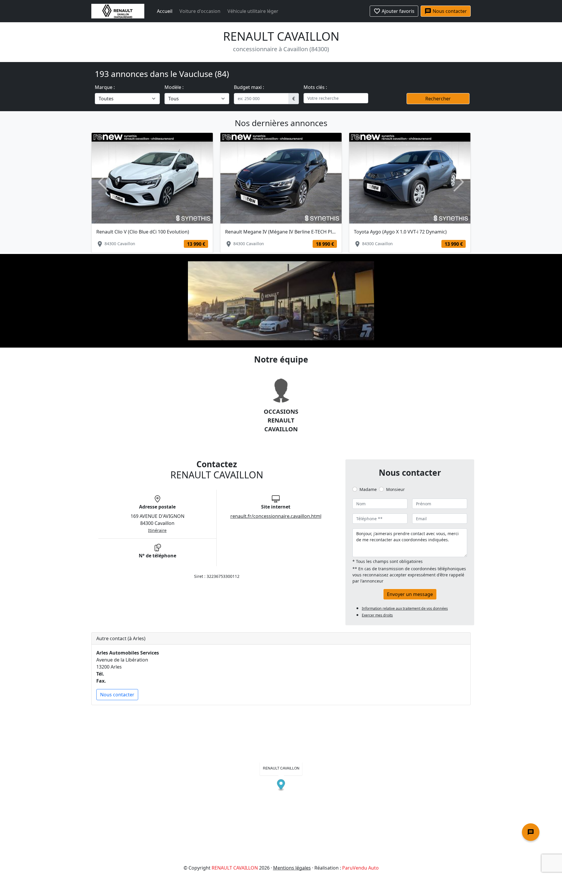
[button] (103, 182)
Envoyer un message (410, 594)
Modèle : (174, 87)
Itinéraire (157, 530)
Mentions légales (292, 868)
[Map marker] (281, 785)
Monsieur (395, 489)
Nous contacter (117, 694)
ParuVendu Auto (360, 868)
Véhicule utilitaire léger (252, 11)
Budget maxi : (249, 87)
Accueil (164, 11)
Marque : (105, 87)
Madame (368, 489)
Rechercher (438, 98)
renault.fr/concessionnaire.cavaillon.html (275, 516)
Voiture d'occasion (199, 11)
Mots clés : (315, 87)
